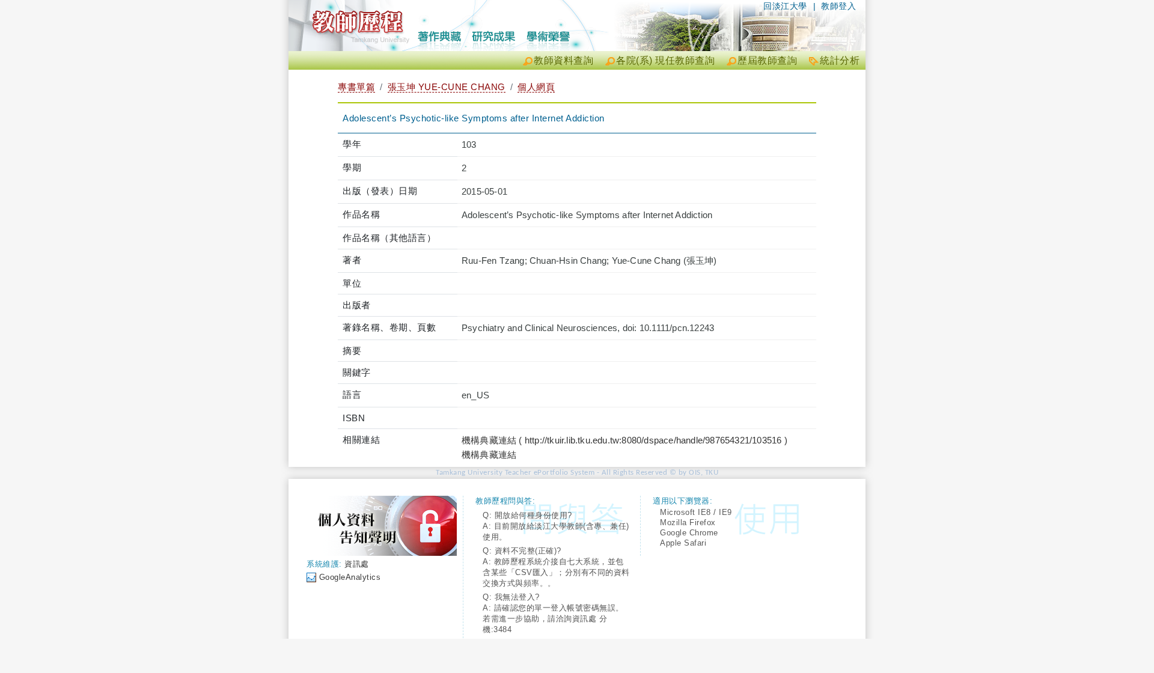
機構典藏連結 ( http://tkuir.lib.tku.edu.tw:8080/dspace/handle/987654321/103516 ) (624, 440)
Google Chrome (689, 532)
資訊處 (356, 563)
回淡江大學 (785, 6)
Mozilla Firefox (688, 522)
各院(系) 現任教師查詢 (665, 60)
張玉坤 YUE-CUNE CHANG (446, 87)
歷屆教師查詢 (767, 60)
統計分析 (839, 60)
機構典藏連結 (489, 454)
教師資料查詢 (563, 60)
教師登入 (838, 6)
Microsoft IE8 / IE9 (696, 512)
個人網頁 (536, 87)
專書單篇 (356, 87)
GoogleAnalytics (350, 577)
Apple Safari (683, 542)
